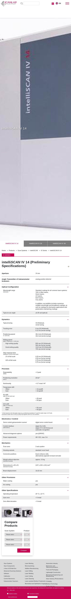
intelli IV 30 (59, 243)
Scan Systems (22, 250)
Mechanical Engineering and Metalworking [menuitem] (54, 575)
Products (12, 250)
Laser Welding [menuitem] (29, 573)
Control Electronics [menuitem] (9, 578)
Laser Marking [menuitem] (29, 563)
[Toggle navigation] (67, 3)
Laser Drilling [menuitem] (29, 571)
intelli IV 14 (12, 243)
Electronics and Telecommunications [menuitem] (52, 566)
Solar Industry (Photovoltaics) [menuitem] (54, 578)
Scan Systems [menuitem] (8, 563)
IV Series (44, 250)
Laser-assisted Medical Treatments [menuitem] (35, 581)
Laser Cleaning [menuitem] (29, 578)
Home (4, 250)
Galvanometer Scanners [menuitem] (11, 581)
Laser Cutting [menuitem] (29, 576)
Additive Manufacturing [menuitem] (31, 568)
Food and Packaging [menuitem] (52, 569)
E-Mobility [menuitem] (49, 581)
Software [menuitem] (6, 573)
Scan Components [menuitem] (9, 566)
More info (12, 590)
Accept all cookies (33, 597)
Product (26, 531)
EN (60, 3)
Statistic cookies (13, 593)
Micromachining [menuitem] (29, 566)
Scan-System (9, 531)
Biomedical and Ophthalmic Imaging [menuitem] (35, 583)
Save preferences (12, 597)
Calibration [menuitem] (7, 576)
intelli (34, 250)
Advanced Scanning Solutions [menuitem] (12, 571)
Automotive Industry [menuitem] (52, 563)
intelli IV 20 (35, 243)
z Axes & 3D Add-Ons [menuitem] (10, 568)
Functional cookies (34, 593)
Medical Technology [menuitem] (52, 583)
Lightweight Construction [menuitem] (53, 572)
